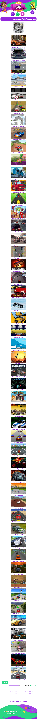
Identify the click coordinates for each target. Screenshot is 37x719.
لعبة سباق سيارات (18, 495)
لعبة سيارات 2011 (18, 666)
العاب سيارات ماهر (18, 231)
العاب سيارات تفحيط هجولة (18, 429)
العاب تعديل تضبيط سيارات (18, 47)
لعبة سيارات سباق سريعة (18, 679)
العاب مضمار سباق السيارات (18, 548)
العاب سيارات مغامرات (18, 350)
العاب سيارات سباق (18, 113)
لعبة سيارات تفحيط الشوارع (18, 482)
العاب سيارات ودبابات (18, 416)
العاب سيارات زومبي (18, 574)
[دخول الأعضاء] (22, 14)
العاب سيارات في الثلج (18, 126)
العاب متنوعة (28, 691)
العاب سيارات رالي (18, 535)
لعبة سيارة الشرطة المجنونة (18, 653)
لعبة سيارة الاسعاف (18, 442)
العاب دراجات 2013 (18, 86)
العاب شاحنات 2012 (18, 310)
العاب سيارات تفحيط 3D (18, 152)
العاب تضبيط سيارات (18, 34)
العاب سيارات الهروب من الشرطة (18, 258)
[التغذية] (26, 708)
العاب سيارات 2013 (18, 73)
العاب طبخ (28, 693)
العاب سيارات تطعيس (18, 271)
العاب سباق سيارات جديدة (18, 521)
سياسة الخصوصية (21, 701)
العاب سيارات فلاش (18, 284)
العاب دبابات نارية (18, 363)
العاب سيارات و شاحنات (18, 192)
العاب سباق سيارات (18, 100)
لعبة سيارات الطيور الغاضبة (18, 218)
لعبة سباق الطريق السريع (18, 139)
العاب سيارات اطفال (18, 600)
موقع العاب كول (31, 18)
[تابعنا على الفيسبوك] (29, 708)
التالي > (5, 682)
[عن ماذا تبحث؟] (13, 14)
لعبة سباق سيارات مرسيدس (18, 60)
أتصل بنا (12, 701)
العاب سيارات (13, 691)
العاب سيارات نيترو (18, 390)
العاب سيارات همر (18, 469)
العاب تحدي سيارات (18, 205)
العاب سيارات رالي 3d (18, 614)
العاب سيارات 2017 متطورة (18, 376)
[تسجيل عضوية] (18, 14)
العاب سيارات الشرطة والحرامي (18, 403)
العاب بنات (14, 693)
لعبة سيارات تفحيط (18, 508)
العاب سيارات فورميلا (18, 245)
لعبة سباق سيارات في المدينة (18, 627)
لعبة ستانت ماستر (18, 587)
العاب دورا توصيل (18, 166)
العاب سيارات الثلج (18, 640)
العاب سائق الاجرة (18, 324)
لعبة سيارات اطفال (18, 455)
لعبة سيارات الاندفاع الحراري (18, 297)
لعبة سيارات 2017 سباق (18, 561)
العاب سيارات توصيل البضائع (18, 179)
